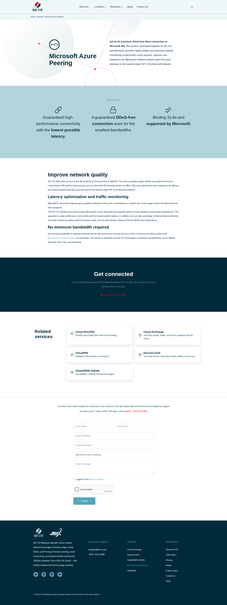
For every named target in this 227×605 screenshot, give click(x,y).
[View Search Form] (192, 6)
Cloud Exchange (134, 549)
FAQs (168, 581)
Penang (169, 560)
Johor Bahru (171, 555)
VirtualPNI (131, 570)
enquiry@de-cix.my (98, 550)
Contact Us (142, 7)
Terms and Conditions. (92, 594)
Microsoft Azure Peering (137, 565)
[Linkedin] (43, 574)
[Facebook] (51, 574)
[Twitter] (35, 574)
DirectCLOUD (133, 555)
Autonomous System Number (62, 238)
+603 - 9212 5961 (97, 554)
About (130, 7)
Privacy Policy (97, 479)
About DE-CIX (172, 549)
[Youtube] (59, 574)
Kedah (168, 565)
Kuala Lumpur (172, 570)
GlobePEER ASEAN (136, 560)
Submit (84, 501)
